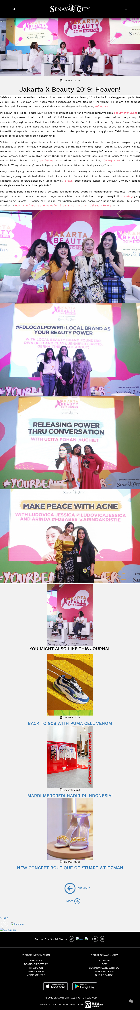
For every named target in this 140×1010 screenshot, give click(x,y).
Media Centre (35, 975)
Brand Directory (36, 964)
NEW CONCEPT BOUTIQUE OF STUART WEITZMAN (70, 867)
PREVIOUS (78, 888)
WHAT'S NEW (36, 971)
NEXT (70, 901)
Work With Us (104, 971)
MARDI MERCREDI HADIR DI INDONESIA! (70, 795)
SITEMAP (104, 960)
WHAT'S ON (36, 967)
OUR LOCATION (104, 975)
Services (36, 960)
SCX (104, 964)
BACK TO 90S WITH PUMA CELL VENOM (70, 723)
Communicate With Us (104, 967)
